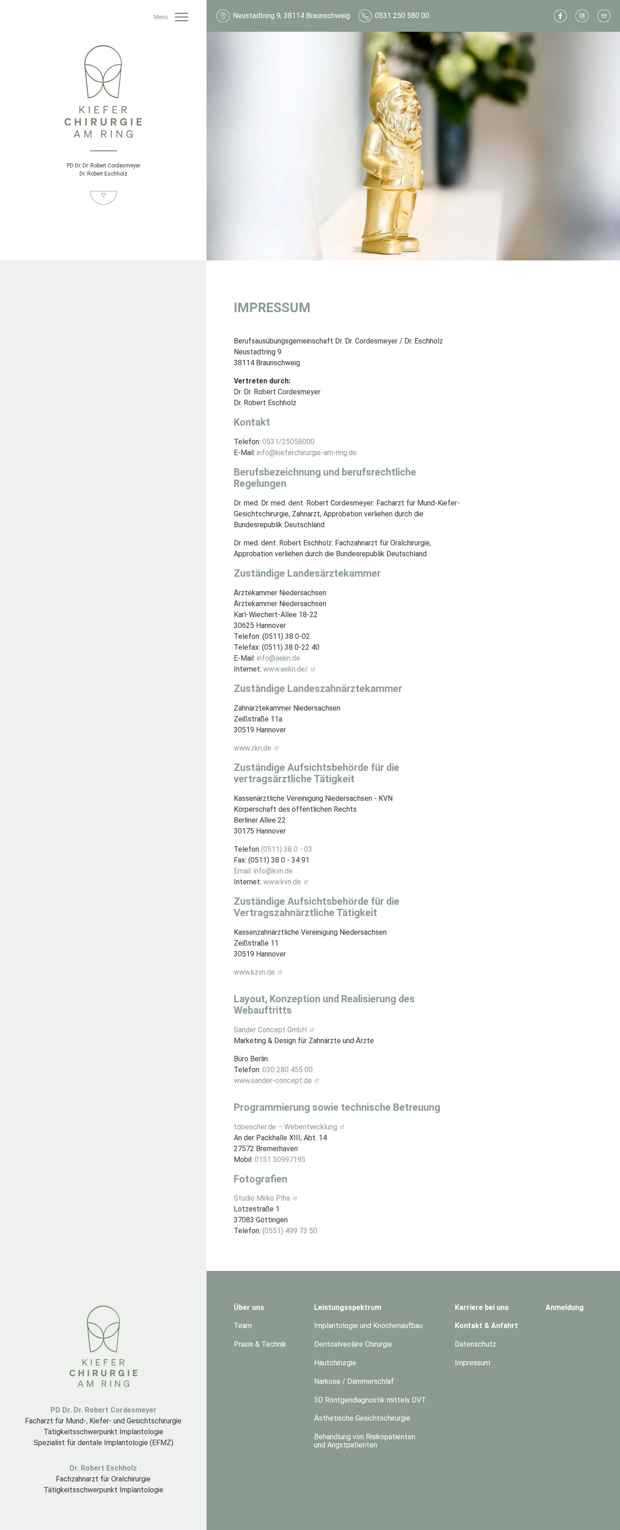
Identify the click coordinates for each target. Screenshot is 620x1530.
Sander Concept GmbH (270, 1029)
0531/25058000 (288, 441)
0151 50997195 (280, 1159)
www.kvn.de (282, 882)
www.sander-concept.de (273, 1080)
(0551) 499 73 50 (289, 1230)
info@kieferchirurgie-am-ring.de (307, 452)
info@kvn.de (273, 871)
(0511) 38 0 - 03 (286, 849)
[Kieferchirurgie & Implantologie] (103, 92)
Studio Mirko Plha (262, 1198)
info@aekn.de (278, 658)
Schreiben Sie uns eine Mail (603, 15)
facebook (560, 15)
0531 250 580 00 (402, 15)
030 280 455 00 (287, 1069)
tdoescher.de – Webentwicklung (285, 1127)
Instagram (582, 15)
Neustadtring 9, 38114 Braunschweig (291, 15)
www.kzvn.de (254, 972)
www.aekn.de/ (285, 669)
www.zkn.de (252, 748)
